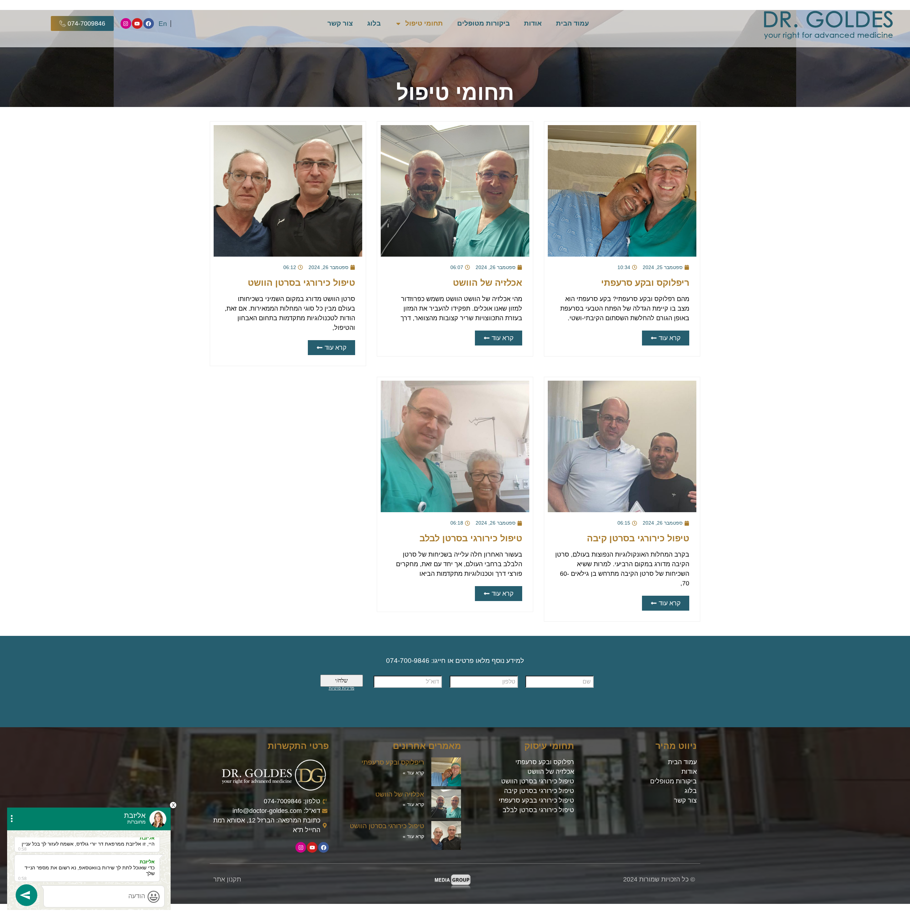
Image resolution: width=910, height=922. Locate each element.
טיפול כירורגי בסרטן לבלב (470, 538)
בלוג (374, 23)
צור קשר (340, 23)
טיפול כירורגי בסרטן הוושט (301, 283)
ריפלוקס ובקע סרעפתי (645, 283)
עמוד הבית (572, 23)
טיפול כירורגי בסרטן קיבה (638, 538)
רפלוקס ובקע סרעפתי (544, 762)
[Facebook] (148, 23)
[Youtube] (137, 23)
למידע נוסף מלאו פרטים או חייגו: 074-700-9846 (455, 660)
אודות (533, 23)
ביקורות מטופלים (483, 23)
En (163, 23)
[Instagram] (126, 23)
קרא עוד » (413, 773)
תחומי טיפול (424, 23)
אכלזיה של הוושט (487, 283)
